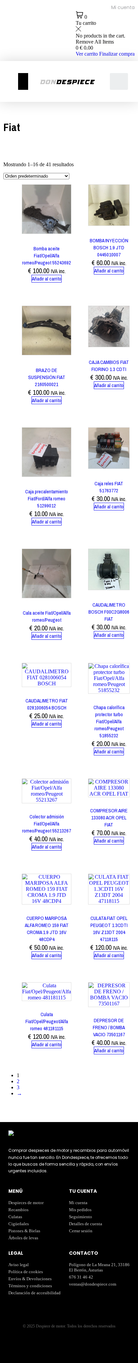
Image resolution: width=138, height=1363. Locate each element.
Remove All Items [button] (95, 42)
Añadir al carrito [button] (46, 278)
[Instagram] (11, 29)
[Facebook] (11, 11)
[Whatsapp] (11, 48)
